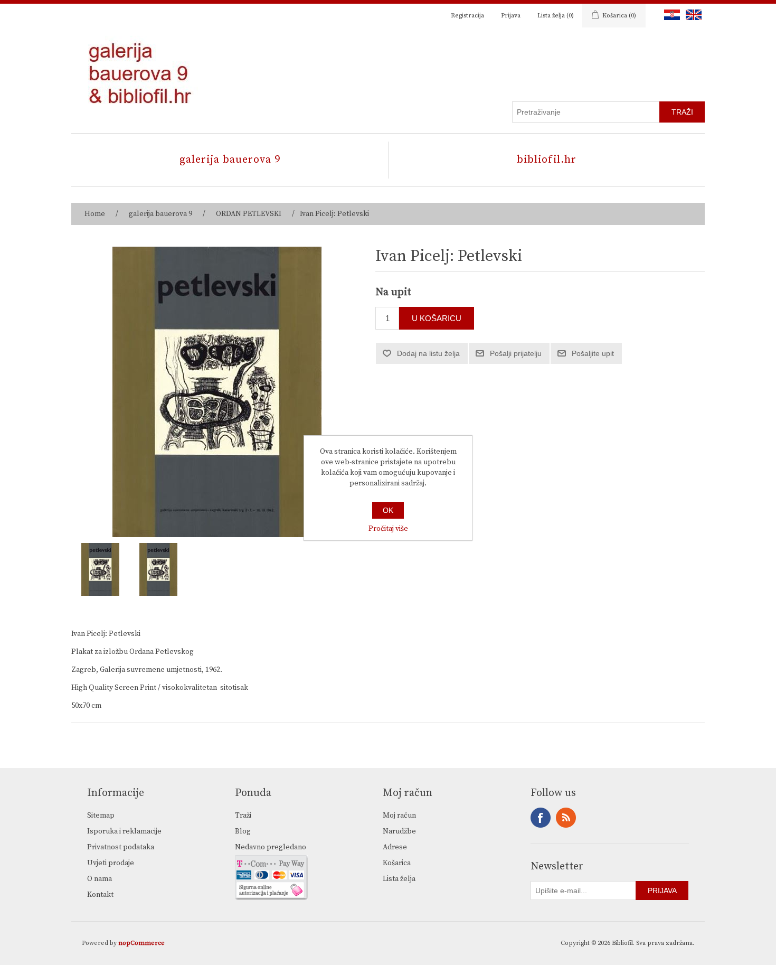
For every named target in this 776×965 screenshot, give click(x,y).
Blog (243, 831)
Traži (243, 815)
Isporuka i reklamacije (124, 831)
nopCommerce (141, 943)
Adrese (395, 847)
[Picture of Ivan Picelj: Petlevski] (100, 569)
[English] (691, 14)
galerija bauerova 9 (229, 159)
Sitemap (101, 815)
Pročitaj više (388, 528)
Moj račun (399, 815)
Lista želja (399, 879)
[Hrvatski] (670, 14)
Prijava (511, 16)
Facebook (541, 818)
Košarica (397, 863)
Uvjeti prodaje (110, 863)
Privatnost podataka (120, 847)
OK (388, 510)
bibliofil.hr (546, 159)
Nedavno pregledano (270, 847)
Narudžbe (399, 831)
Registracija (467, 16)
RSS (566, 818)
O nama (99, 879)
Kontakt (100, 895)
